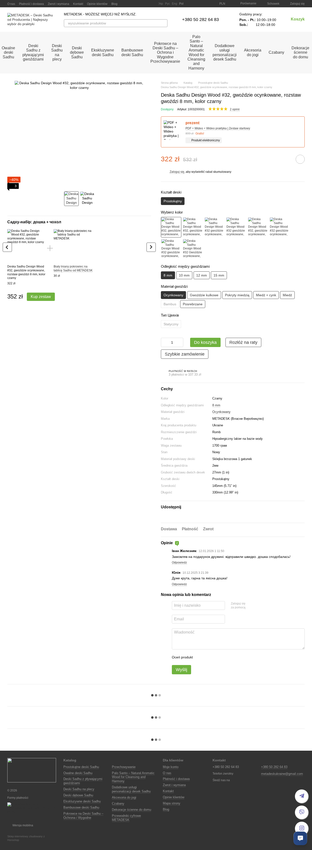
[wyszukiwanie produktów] (163, 23)
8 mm (216, 405)
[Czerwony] (214, 227)
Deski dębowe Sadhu (77, 52)
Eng (174, 3)
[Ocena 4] (224, 657)
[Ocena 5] (232, 657)
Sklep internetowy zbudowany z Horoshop (26, 838)
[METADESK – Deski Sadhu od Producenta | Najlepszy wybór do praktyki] (31, 770)
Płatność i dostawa (31, 4)
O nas (11, 4)
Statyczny (171, 324)
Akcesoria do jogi (252, 52)
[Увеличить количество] (179, 342)
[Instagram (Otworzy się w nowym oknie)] (128, 4)
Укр (160, 3)
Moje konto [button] (170, 767)
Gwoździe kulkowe (204, 295)
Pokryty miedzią (237, 295)
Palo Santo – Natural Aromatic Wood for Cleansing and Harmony (196, 52)
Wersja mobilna (22, 825)
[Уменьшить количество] (164, 342)
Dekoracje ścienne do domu (131, 809)
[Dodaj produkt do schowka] (300, 159)
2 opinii (235, 109)
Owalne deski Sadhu (77, 773)
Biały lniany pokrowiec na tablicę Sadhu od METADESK (73, 268)
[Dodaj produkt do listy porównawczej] (286, 159)
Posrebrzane (193, 304)
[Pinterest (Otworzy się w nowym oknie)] (152, 4)
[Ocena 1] (201, 657)
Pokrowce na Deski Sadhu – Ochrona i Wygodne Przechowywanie (165, 52)
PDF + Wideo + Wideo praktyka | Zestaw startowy (217, 128)
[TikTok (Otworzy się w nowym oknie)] (134, 4)
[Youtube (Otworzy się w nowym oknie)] (140, 4)
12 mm (201, 275)
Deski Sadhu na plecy (57, 52)
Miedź (287, 295)
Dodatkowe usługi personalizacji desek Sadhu (225, 52)
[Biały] (193, 227)
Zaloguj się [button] (177, 172)
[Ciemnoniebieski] (193, 249)
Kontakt (78, 4)
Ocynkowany (221, 412)
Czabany (276, 52)
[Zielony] (258, 227)
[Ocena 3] (216, 657)
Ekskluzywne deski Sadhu (102, 52)
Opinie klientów (97, 4)
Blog (114, 4)
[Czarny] (171, 227)
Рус (167, 3)
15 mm (219, 275)
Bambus (170, 304)
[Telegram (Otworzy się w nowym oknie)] (146, 4)
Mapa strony (171, 803)
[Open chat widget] (300, 838)
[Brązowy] (236, 227)
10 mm (184, 275)
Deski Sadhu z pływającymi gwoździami (33, 52)
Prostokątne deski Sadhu (81, 767)
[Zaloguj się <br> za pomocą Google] (259, 606)
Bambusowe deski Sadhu (132, 52)
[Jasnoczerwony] (171, 249)
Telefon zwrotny (223, 773)
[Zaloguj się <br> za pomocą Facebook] (251, 606)
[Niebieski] (279, 227)
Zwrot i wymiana (58, 4)
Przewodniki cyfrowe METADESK (126, 818)
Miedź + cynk (266, 295)
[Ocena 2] (209, 657)
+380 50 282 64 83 (200, 19)
